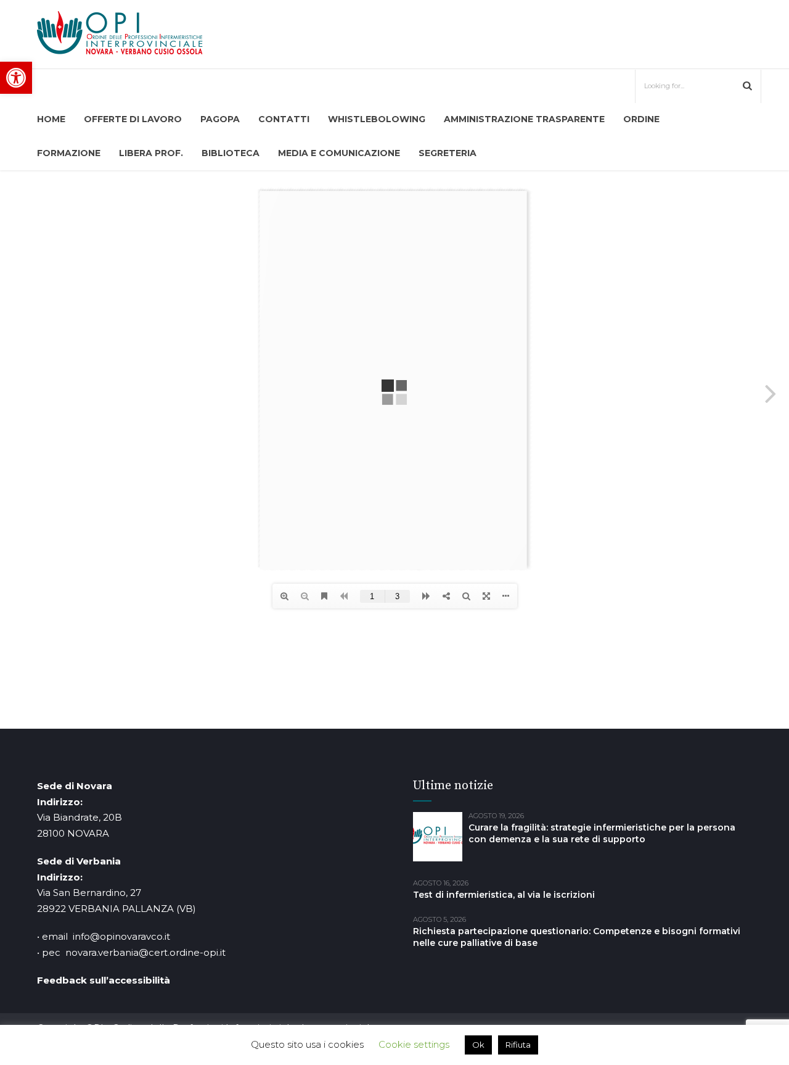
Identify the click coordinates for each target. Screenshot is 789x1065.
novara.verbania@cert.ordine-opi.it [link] (145, 952)
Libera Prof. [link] (151, 153)
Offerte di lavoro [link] (133, 119)
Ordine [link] (641, 119)
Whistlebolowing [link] (376, 119)
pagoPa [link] (220, 119)
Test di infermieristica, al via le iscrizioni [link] (504, 894)
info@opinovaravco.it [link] (121, 936)
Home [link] (51, 119)
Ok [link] (478, 1045)
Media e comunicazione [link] (339, 153)
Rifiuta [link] (518, 1045)
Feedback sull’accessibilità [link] (103, 980)
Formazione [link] (68, 153)
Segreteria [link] (447, 153)
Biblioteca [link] (231, 153)
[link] (16, 78)
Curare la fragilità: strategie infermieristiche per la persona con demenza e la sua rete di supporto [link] (601, 833)
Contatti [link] (283, 119)
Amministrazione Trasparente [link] (524, 119)
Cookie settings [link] (413, 1044)
